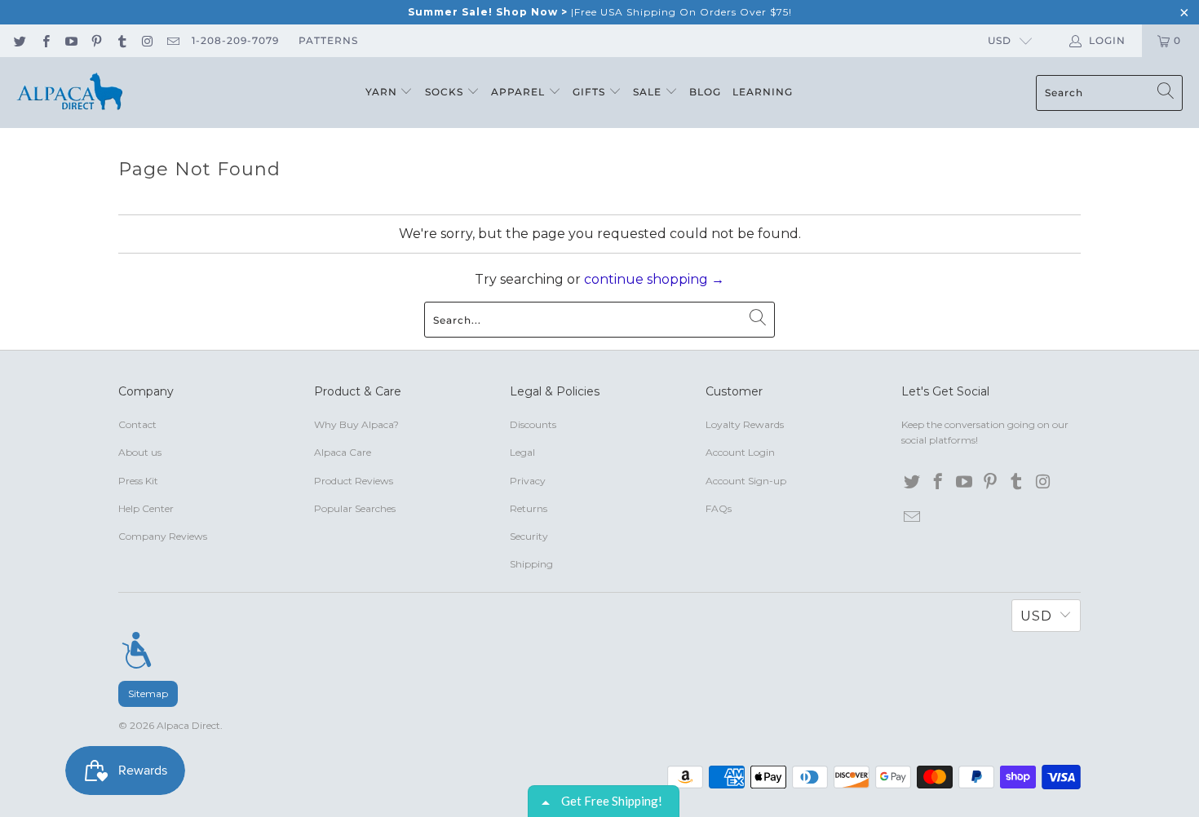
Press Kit (138, 481)
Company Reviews (162, 536)
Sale (649, 92)
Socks (446, 92)
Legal (522, 452)
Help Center (146, 508)
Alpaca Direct (188, 725)
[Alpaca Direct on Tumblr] (121, 40)
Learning (762, 92)
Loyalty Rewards (745, 424)
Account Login (740, 452)
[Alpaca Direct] (69, 92)
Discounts (533, 424)
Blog (705, 92)
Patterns (328, 40)
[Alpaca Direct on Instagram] (146, 40)
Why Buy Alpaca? (356, 424)
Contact (137, 424)
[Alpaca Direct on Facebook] (44, 40)
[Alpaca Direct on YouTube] (70, 40)
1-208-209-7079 (235, 40)
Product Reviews (353, 481)
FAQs (719, 508)
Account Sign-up (746, 481)
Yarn (382, 92)
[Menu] (136, 650)
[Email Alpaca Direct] (172, 40)
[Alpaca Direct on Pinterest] (96, 40)
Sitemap (148, 693)
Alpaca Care (342, 452)
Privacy (528, 481)
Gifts (590, 92)
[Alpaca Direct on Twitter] (19, 40)
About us (139, 452)
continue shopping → (654, 279)
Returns (528, 508)
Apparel (519, 92)
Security (529, 536)
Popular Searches (355, 508)
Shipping (531, 564)
